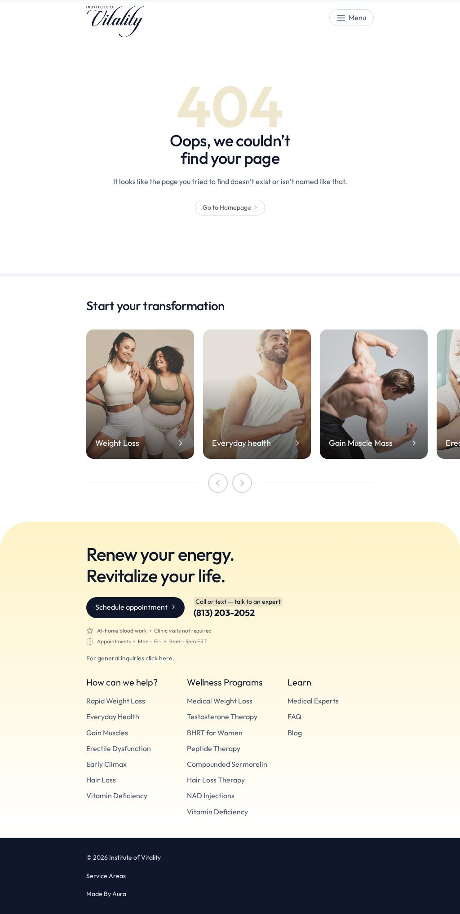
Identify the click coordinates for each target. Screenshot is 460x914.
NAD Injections (210, 795)
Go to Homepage (227, 207)
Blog (295, 733)
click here (159, 658)
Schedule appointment (131, 606)
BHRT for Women (215, 733)
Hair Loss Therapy (216, 780)
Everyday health (241, 443)
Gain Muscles (107, 733)
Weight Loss (117, 443)
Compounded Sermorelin (227, 764)
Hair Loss (101, 780)
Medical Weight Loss (219, 701)
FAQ (294, 716)
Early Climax (106, 764)
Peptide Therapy (213, 748)
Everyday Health (112, 716)
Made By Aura (106, 894)
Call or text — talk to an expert (238, 602)
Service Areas (106, 876)
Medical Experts (313, 701)
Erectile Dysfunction (118, 748)
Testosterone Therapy (222, 716)
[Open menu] (351, 17)
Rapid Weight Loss (115, 701)
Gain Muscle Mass (361, 443)
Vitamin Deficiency (116, 795)
